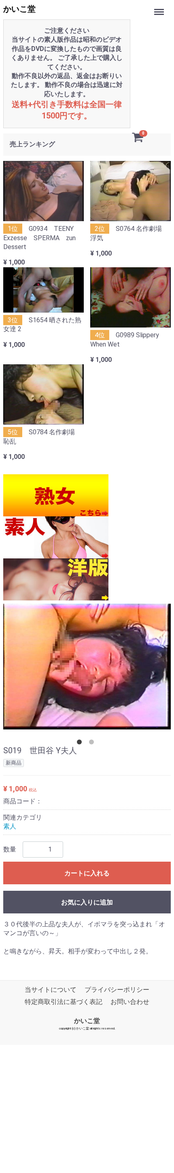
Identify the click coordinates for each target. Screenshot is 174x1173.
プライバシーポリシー (117, 989)
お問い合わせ (129, 1002)
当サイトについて (50, 989)
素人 (9, 826)
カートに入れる (87, 873)
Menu (160, 7)
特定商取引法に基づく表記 (63, 1002)
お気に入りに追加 (87, 902)
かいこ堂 (19, 9)
